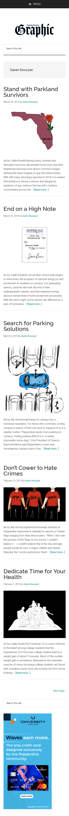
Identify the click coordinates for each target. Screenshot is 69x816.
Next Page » (60, 691)
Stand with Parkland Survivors (31, 92)
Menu (37, 4)
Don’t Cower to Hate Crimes (30, 470)
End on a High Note (30, 208)
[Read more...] (41, 189)
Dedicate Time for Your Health (34, 574)
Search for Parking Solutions (29, 326)
